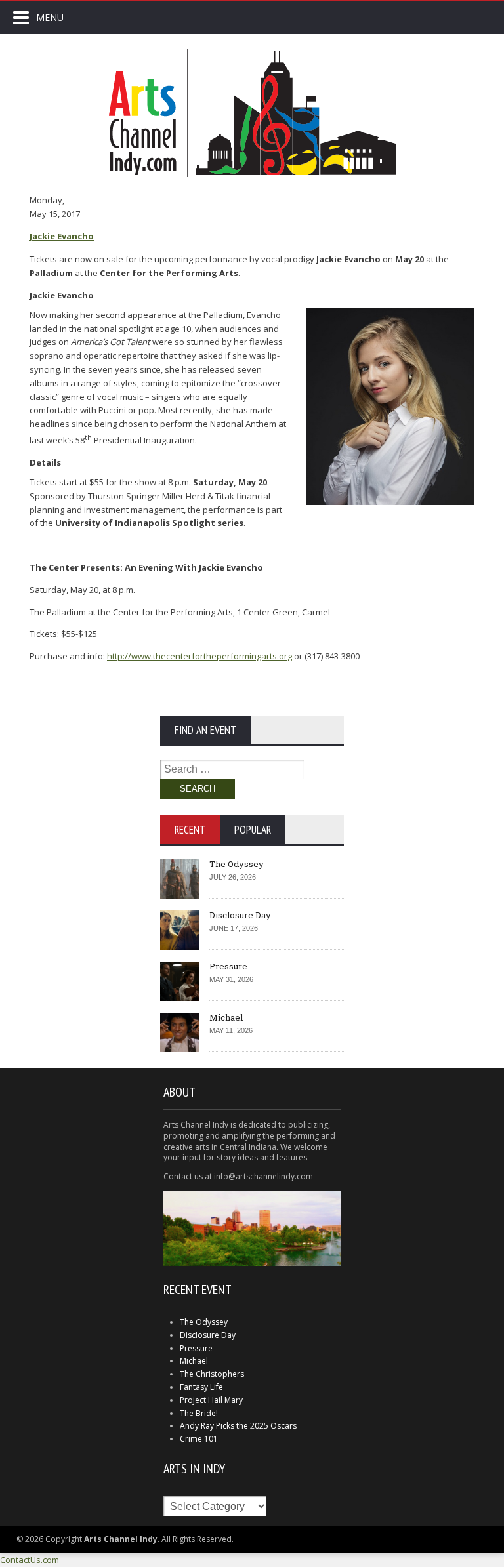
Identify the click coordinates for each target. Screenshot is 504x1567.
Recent (190, 830)
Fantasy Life (201, 1387)
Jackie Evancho (62, 236)
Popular (252, 830)
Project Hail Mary (211, 1400)
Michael (226, 1017)
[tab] (190, 829)
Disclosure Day (240, 915)
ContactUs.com (29, 1560)
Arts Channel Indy (252, 113)
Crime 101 (199, 1438)
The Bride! (199, 1413)
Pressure (228, 966)
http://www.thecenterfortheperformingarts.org (199, 656)
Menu (50, 17)
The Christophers (212, 1373)
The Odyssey (236, 864)
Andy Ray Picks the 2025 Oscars (238, 1425)
